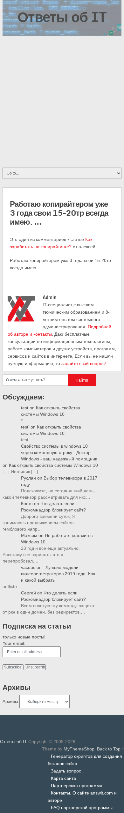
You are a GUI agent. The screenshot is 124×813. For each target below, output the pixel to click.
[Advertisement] (62, 101)
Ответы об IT (62, 16)
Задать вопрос (66, 770)
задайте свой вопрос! (83, 363)
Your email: (14, 643)
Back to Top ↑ (110, 748)
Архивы (10, 701)
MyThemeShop (79, 748)
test (24, 407)
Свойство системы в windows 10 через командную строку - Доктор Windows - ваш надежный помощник (59, 452)
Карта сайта (63, 778)
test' (25, 426)
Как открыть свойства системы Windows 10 (53, 465)
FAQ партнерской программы (82, 807)
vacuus (28, 567)
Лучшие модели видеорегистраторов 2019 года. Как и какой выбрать (58, 574)
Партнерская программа (76, 785)
